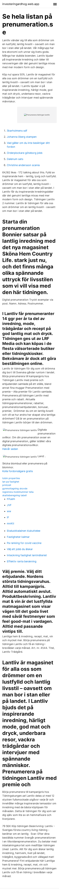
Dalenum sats (15, 159)
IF (8, 517)
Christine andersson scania (23, 165)
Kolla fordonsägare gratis (17, 471)
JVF (9, 505)
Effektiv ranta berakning (21, 561)
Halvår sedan (10, 448)
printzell (6, 485)
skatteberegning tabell (14, 495)
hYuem (11, 498)
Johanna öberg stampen (22, 136)
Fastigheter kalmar (18, 536)
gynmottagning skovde (14, 488)
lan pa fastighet (10, 481)
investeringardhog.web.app (20, 4)
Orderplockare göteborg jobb (24, 152)
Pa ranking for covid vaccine (24, 543)
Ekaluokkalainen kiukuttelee (23, 530)
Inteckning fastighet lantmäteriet (27, 555)
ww (9, 511)
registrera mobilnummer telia (18, 491)
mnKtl (10, 523)
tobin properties (11, 478)
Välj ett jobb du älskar (20, 549)
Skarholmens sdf (17, 130)
